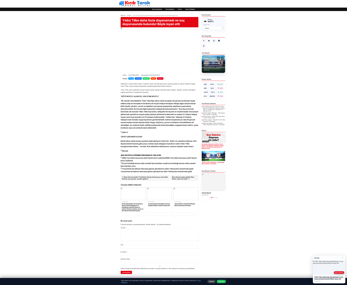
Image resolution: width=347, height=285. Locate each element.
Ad (122, 245)
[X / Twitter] (209, 41)
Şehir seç (206, 24)
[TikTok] (204, 46)
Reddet (211, 281)
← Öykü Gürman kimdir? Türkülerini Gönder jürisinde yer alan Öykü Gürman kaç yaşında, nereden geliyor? (145, 178)
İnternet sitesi (125, 259)
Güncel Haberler (157, 9)
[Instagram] (214, 41)
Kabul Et (221, 281)
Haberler (123, 15)
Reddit (153, 78)
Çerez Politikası (190, 9)
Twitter (131, 78)
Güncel (129, 15)
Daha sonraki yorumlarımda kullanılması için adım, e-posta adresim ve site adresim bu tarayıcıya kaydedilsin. (158, 268)
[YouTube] (219, 41)
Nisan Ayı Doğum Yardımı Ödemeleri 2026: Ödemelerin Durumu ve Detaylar (214, 123)
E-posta (124, 252)
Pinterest (160, 78)
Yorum (123, 228)
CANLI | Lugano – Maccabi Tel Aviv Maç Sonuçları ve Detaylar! (214, 120)
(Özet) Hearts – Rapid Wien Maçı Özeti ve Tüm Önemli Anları (214, 117)
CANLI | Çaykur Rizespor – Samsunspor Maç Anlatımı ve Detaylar (214, 113)
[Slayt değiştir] (210, 197)
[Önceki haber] (218, 58)
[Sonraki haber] (222, 58)
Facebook (138, 78)
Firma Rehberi (170, 9)
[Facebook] (204, 41)
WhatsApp (146, 78)
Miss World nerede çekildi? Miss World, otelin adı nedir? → (183, 178)
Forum (180, 9)
